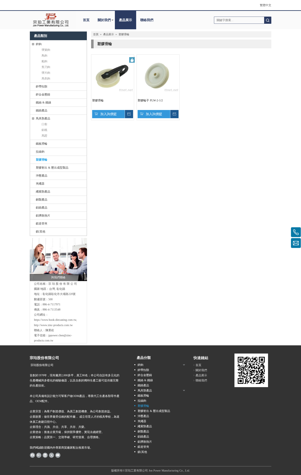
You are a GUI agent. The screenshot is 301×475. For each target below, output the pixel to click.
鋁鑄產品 (41, 207)
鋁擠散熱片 (43, 215)
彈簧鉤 (46, 49)
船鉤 (44, 61)
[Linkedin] (45, 455)
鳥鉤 (44, 55)
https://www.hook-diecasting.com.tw (55, 319)
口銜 (44, 124)
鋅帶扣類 (41, 86)
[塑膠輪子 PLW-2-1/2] (158, 75)
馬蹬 (44, 135)
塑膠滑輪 (41, 159)
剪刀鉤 (46, 67)
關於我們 (104, 20)
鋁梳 (44, 130)
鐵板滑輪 (41, 143)
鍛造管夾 (41, 223)
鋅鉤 (39, 44)
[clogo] (51, 20)
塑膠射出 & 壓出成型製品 (52, 167)
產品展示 (125, 20)
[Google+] (38, 455)
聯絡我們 (146, 20)
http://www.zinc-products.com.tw (53, 325)
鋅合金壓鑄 (43, 94)
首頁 (86, 20)
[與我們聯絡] (58, 259)
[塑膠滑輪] (112, 75)
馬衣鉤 (46, 78)
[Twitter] (51, 455)
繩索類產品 (43, 191)
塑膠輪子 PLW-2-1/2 (150, 100)
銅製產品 (41, 199)
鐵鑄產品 (41, 110)
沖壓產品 (41, 175)
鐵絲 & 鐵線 (43, 102)
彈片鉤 (46, 72)
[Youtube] (57, 455)
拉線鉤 (40, 151)
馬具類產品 (43, 118)
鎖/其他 (40, 231)
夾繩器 (40, 183)
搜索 (267, 20)
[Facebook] (32, 455)
